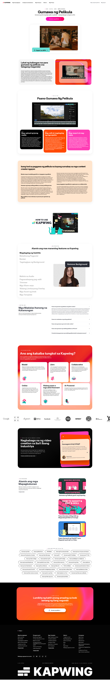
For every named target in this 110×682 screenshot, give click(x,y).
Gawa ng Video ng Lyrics (59, 559)
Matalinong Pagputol (37, 634)
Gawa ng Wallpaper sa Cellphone (76, 556)
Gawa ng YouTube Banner (26, 563)
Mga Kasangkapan (16, 2)
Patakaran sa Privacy (83, 647)
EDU (64, 641)
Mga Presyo (51, 2)
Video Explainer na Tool (62, 570)
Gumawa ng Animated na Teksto (82, 563)
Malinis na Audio (36, 638)
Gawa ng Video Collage (31, 556)
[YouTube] (37, 654)
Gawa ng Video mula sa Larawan (31, 570)
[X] (34, 654)
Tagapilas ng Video (22, 641)
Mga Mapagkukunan (67, 636)
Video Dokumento (37, 646)
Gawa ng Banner (86, 559)
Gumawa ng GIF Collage (60, 556)
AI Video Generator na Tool (38, 636)
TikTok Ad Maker (67, 563)
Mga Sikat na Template (53, 641)
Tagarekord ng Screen (22, 643)
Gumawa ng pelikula (54, 19)
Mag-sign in (103, 2)
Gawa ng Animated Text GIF (28, 567)
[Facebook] (46, 654)
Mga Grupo (65, 643)
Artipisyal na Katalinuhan (27, 2)
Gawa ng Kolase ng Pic (45, 556)
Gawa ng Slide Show (38, 549)
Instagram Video (51, 640)
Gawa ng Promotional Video (62, 549)
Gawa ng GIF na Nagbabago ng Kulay (47, 567)
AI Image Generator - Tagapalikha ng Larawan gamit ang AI (39, 641)
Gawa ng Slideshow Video (82, 567)
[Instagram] (40, 654)
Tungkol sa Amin (66, 634)
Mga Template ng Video (53, 634)
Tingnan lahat (21, 489)
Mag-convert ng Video (22, 640)
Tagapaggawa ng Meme (23, 638)
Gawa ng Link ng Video (74, 559)
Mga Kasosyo (81, 638)
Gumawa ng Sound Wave (62, 574)
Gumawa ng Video (25, 549)
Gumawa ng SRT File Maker (70, 552)
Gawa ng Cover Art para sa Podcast (81, 549)
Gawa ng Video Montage (44, 552)
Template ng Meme (52, 636)
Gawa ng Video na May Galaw (65, 567)
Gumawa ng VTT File (84, 552)
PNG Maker (49, 549)
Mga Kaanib (81, 640)
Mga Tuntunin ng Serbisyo (84, 649)
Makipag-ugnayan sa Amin (69, 645)
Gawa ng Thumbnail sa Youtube (28, 552)
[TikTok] (43, 654)
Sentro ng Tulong (67, 638)
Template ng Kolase (52, 638)
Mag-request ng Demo (95, 2)
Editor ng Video (21, 634)
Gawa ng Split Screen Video (43, 559)
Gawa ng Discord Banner (41, 563)
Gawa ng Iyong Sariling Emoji (26, 559)
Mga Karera (81, 636)
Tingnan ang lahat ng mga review (28, 453)
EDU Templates (51, 643)
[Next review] (88, 429)
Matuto (45, 2)
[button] (75, 447)
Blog (64, 640)
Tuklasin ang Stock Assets (25, 289)
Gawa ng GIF (57, 552)
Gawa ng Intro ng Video (47, 570)
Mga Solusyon (38, 2)
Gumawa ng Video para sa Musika (78, 570)
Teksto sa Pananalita (37, 644)
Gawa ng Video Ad (55, 563)
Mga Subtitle (20, 636)
